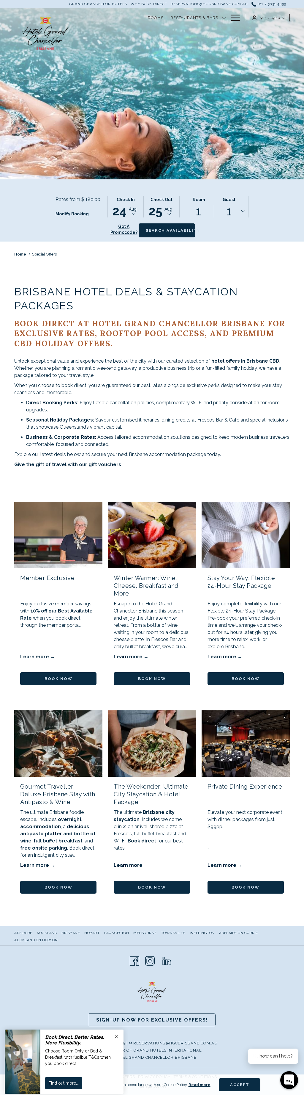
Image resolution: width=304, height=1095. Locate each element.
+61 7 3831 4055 (271, 4)
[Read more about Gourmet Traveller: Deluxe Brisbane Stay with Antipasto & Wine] (58, 743)
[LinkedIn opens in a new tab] (167, 960)
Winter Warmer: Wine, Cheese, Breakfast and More (146, 585)
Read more (199, 1085)
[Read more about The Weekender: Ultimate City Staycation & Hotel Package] (152, 743)
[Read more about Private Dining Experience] (246, 743)
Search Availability (170, 230)
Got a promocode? (123, 229)
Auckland (47, 933)
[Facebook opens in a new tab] (134, 960)
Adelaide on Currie (238, 933)
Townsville (173, 933)
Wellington (202, 933)
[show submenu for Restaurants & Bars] (224, 17)
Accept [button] (239, 1085)
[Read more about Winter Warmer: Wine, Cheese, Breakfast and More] (152, 535)
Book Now (58, 678)
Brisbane (70, 933)
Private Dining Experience (245, 786)
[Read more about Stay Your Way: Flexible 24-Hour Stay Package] (246, 535)
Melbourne (145, 933)
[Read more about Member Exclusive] (58, 535)
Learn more (35, 656)
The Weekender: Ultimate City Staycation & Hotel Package (151, 794)
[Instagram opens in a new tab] (150, 960)
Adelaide (23, 933)
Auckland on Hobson (36, 940)
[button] (125, 206)
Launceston (116, 933)
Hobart (91, 933)
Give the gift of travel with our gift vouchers (67, 464)
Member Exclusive (47, 578)
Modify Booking (72, 214)
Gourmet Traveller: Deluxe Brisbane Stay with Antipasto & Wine (57, 794)
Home (20, 254)
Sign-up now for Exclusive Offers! (152, 1020)
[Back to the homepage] (45, 33)
